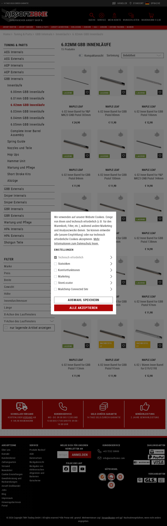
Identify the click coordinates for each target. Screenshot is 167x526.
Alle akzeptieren (83, 308)
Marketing (64, 276)
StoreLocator (65, 283)
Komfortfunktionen (69, 270)
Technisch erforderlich (70, 257)
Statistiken (64, 264)
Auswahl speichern (83, 300)
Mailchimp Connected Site (73, 289)
